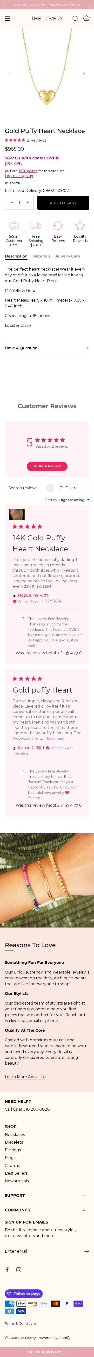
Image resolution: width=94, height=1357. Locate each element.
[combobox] (67, 500)
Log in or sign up (19, 176)
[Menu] (7, 18)
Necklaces (15, 1134)
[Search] (75, 19)
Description (16, 256)
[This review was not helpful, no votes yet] (76, 653)
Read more (55, 738)
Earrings (13, 1150)
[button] (47, 1352)
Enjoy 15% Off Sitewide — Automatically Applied (47, 4)
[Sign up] (86, 1251)
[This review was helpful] (67, 653)
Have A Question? (22, 348)
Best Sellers (16, 1173)
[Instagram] (18, 1269)
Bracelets (14, 1142)
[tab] (18, 256)
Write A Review (47, 466)
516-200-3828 (36, 1109)
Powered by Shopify (53, 1338)
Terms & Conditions (20, 1323)
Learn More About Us (25, 1077)
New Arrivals (17, 1181)
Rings (10, 1157)
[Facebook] (7, 1269)
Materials (41, 256)
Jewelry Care (67, 256)
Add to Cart (63, 203)
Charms (12, 1165)
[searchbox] (25, 488)
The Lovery (27, 1338)
